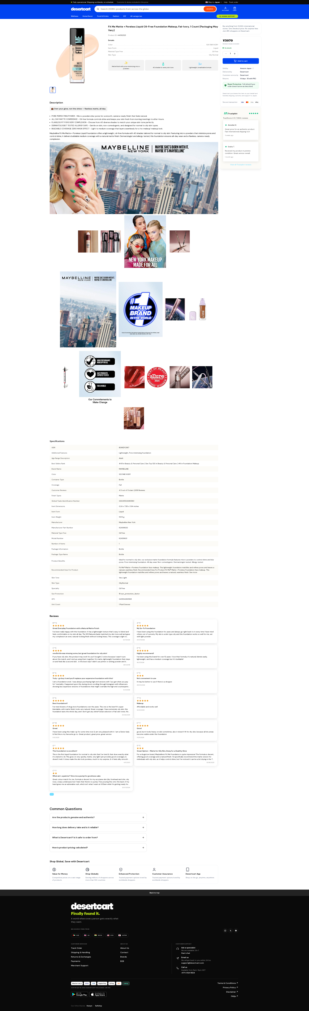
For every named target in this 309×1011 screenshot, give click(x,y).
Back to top (155, 893)
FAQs (234, 996)
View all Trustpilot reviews (240, 165)
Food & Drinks (103, 16)
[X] (230, 930)
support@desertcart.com (192, 963)
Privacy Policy (230, 987)
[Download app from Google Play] (79, 994)
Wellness (74, 16)
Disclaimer (232, 992)
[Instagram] (225, 930)
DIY (124, 16)
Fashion (116, 16)
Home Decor (88, 16)
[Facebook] (236, 930)
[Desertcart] (81, 9)
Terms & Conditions (227, 983)
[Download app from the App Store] (97, 994)
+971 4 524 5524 (188, 973)
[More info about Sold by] (253, 68)
